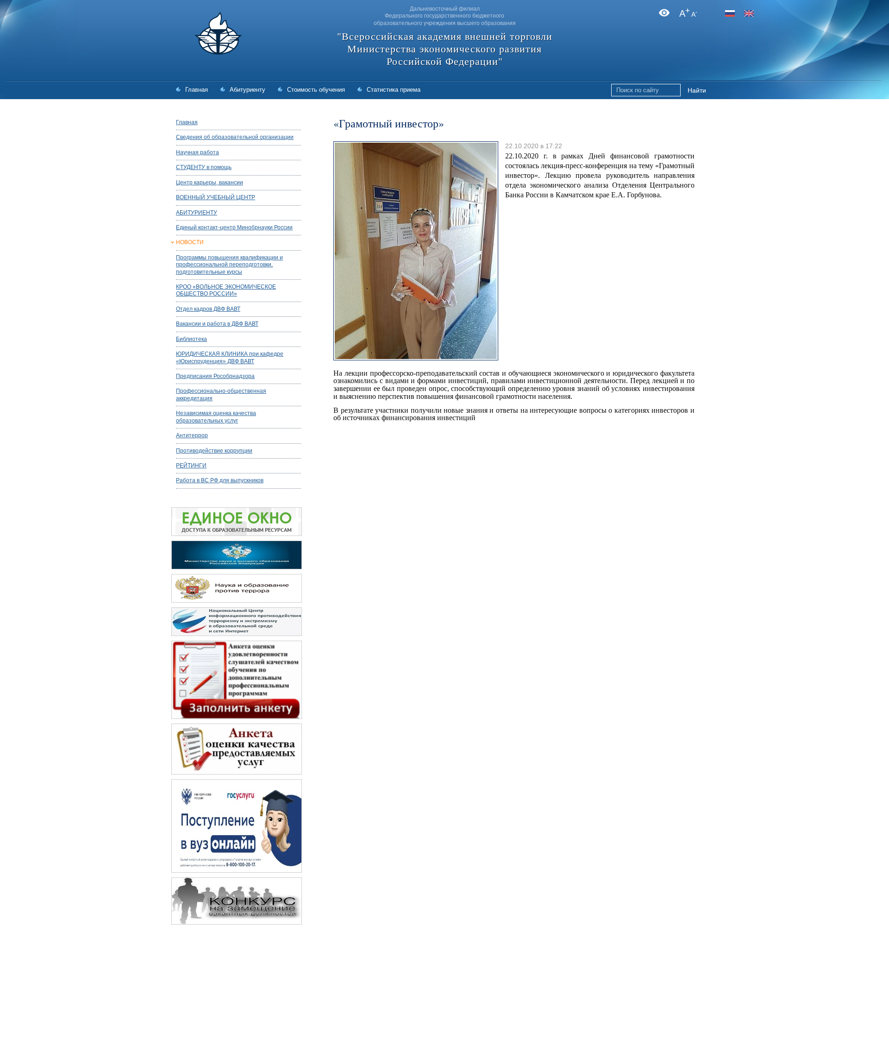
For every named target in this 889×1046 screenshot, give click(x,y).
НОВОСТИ (190, 242)
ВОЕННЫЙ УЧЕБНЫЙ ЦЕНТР (215, 197)
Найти (697, 90)
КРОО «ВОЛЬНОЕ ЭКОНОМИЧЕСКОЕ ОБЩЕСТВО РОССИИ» (226, 290)
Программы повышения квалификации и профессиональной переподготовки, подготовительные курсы (229, 264)
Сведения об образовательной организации (235, 137)
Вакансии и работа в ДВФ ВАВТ (217, 324)
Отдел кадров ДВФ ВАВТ (208, 309)
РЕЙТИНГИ (191, 465)
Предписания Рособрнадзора (215, 376)
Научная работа (197, 152)
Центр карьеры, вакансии (209, 182)
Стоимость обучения (316, 89)
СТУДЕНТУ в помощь (204, 167)
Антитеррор (192, 435)
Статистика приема (393, 89)
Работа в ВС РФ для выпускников (219, 480)
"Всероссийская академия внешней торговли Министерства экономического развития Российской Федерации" (444, 49)
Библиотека (191, 339)
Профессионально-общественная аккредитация (221, 394)
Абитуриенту (247, 89)
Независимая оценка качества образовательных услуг (216, 416)
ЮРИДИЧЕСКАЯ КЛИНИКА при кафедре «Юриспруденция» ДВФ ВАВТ (229, 357)
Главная (196, 89)
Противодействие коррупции (214, 450)
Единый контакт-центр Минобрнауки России (234, 227)
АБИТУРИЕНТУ (196, 212)
